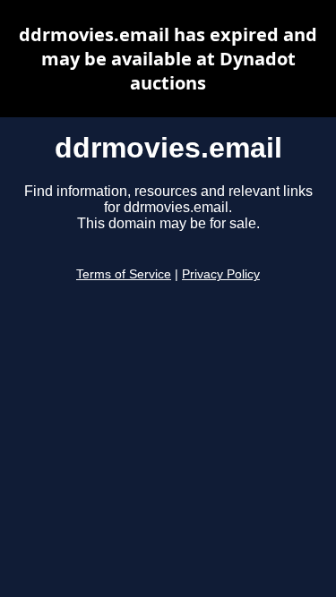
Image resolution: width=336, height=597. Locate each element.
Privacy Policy (221, 274)
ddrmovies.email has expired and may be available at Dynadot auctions (168, 58)
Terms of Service (123, 274)
